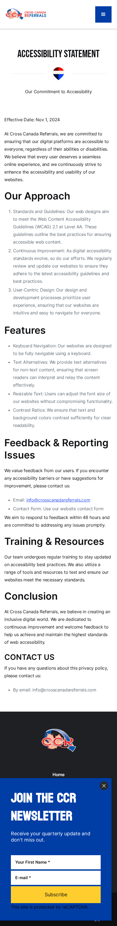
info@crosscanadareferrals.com (58, 500)
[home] (25, 14)
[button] (103, 14)
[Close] (104, 785)
